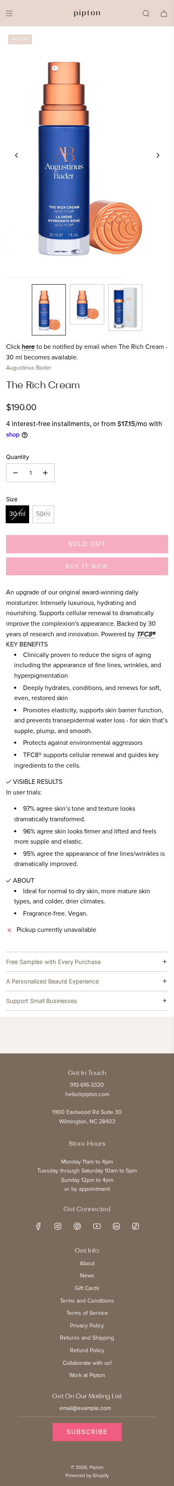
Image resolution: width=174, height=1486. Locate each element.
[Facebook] (38, 1226)
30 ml (17, 514)
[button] (16, 155)
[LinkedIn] (116, 1226)
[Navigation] (9, 13)
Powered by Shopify (87, 1476)
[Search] (146, 13)
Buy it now (87, 566)
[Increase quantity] (45, 473)
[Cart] (164, 13)
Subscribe (87, 1432)
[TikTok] (135, 1226)
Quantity (17, 456)
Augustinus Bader (28, 367)
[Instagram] (58, 1226)
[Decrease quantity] (15, 473)
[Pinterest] (77, 1226)
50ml (43, 514)
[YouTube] (97, 1226)
